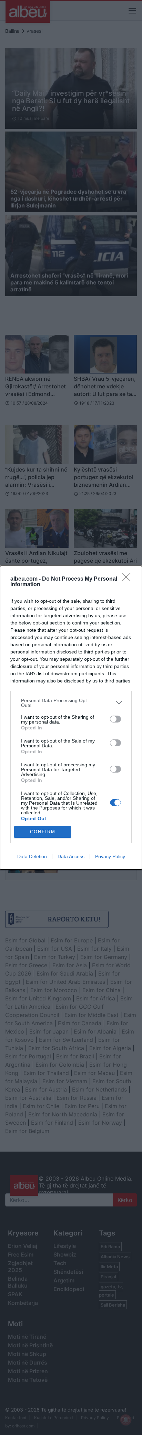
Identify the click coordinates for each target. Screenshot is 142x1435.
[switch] (115, 719)
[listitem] (71, 703)
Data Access (71, 856)
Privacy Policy (110, 856)
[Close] (128, 579)
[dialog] (71, 718)
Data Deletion (32, 856)
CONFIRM (42, 831)
